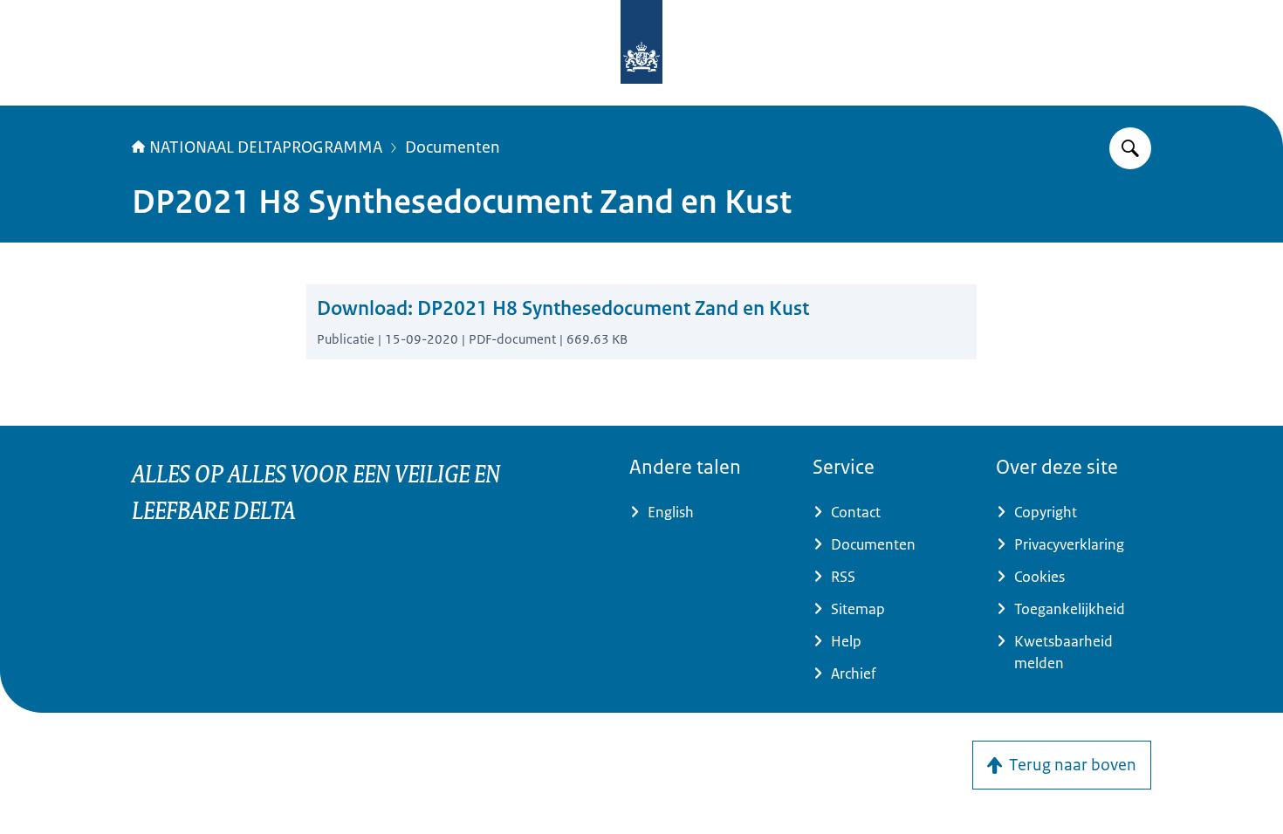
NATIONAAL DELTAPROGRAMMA (265, 147)
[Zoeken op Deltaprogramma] (1130, 148)
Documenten (452, 147)
